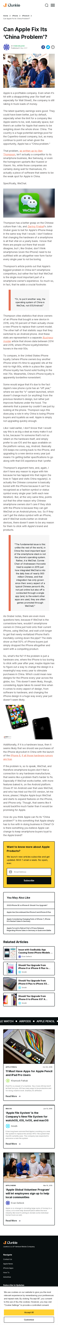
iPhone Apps (8, 1268)
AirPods (20, 1021)
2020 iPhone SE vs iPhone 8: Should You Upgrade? (27, 905)
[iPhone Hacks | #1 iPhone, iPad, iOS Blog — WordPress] (11, 5)
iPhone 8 (25, 16)
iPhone (15, 16)
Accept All (29, 1312)
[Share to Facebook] (43, 47)
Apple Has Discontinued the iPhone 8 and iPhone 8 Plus (29, 912)
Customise (29, 1320)
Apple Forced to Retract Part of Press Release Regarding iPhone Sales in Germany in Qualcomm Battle (29, 929)
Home (5, 16)
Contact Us (7, 1259)
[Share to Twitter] (48, 47)
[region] (29, 1306)
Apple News (8, 1264)
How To (6, 1273)
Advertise (7, 1277)
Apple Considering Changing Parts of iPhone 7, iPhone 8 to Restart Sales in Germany (28, 920)
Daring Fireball (36, 226)
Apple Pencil (41, 1021)
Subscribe (29, 880)
